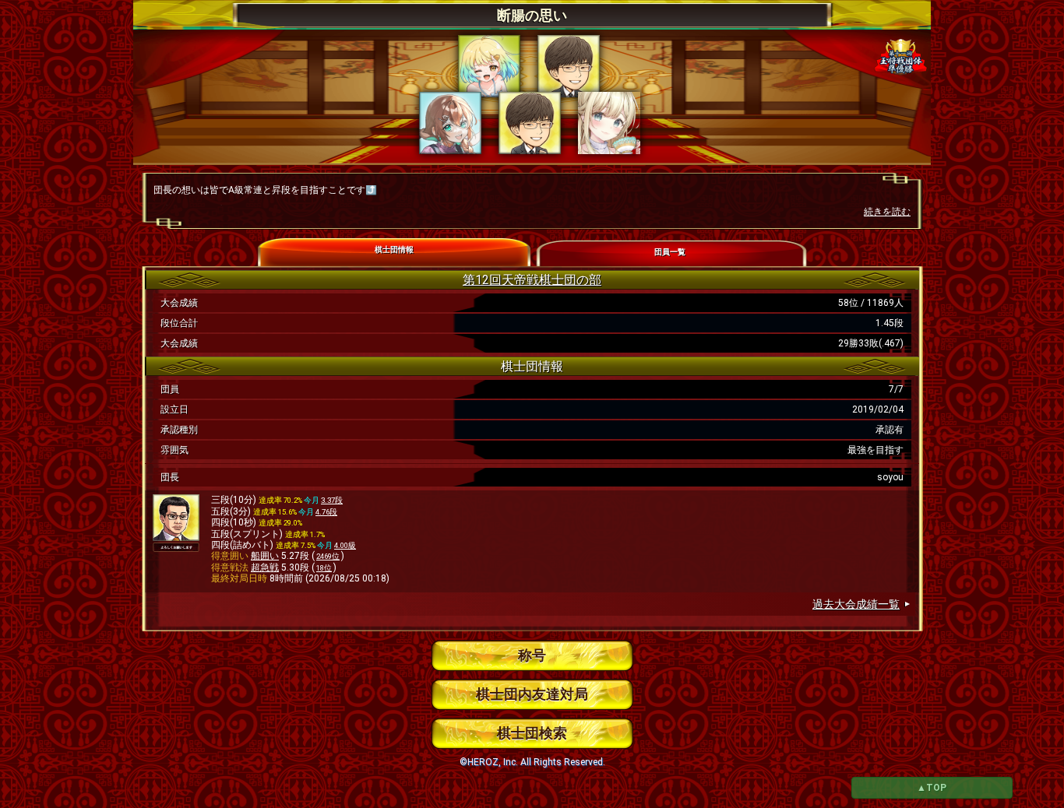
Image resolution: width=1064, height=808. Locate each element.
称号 (532, 655)
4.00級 (345, 545)
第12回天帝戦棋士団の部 (532, 279)
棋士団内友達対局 (532, 694)
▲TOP (931, 787)
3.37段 (332, 500)
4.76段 (326, 512)
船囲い (265, 555)
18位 (324, 568)
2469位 (328, 556)
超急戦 (265, 567)
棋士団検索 (532, 733)
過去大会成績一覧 (856, 604)
